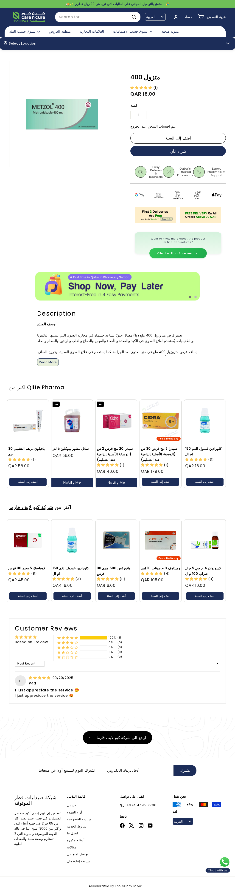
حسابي (71, 805)
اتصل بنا (72, 833)
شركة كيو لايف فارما (31, 507)
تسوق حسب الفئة (22, 31)
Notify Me (72, 482)
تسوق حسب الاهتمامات (131, 31)
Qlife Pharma (45, 387)
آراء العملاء (74, 812)
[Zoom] (62, 114)
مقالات (71, 847)
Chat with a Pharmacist (178, 253)
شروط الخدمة (77, 826)
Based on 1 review (31, 641)
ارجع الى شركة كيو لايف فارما (120, 737)
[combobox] (97, 17)
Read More (48, 362)
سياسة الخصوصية (79, 819)
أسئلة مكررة (75, 840)
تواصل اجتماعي (77, 854)
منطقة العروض (60, 31)
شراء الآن (178, 151)
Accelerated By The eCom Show (115, 886)
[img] (40, 677)
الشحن (153, 126)
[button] (141, 87)
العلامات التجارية (92, 31)
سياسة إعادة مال (78, 861)
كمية (133, 105)
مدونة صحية (170, 31)
